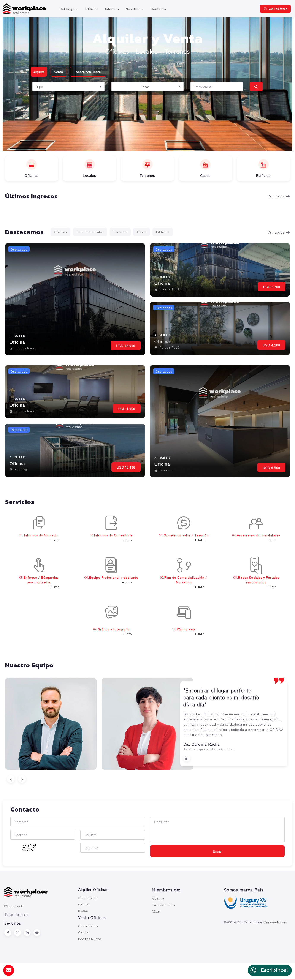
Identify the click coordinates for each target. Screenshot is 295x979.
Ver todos (276, 196)
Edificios (91, 8)
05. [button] (39, 582)
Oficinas (60, 232)
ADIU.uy (158, 898)
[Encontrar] (256, 86)
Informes (112, 8)
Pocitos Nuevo (89, 938)
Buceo (83, 910)
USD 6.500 (271, 467)
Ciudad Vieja (88, 897)
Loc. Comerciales (90, 232)
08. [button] (256, 582)
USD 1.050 (126, 408)
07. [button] (183, 582)
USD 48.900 (125, 345)
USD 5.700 (271, 286)
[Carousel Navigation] (147, 779)
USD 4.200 (271, 344)
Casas (141, 232)
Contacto (158, 8)
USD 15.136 (126, 467)
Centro (83, 904)
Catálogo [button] (67, 8)
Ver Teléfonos (277, 8)
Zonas (145, 86)
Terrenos (120, 232)
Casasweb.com (163, 904)
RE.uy (156, 911)
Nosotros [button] (133, 8)
